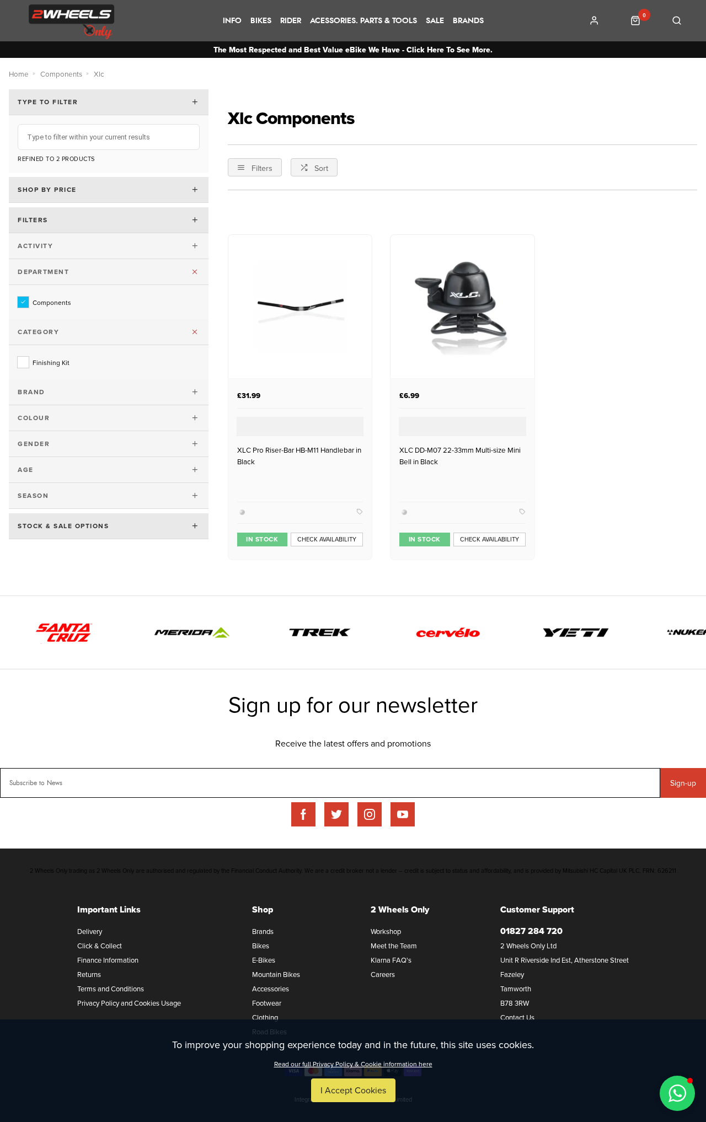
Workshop (386, 931)
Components (52, 302)
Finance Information (107, 960)
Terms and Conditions (110, 989)
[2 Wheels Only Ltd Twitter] (336, 814)
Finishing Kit (51, 362)
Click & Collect (99, 946)
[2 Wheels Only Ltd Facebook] (303, 814)
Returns (89, 974)
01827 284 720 (531, 931)
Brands (468, 21)
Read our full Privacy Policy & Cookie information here (353, 1064)
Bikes (260, 21)
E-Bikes (263, 960)
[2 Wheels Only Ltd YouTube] (403, 814)
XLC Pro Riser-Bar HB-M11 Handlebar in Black (299, 455)
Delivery (89, 931)
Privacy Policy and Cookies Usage (129, 1003)
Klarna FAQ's (391, 960)
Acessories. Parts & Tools (363, 21)
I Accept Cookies (353, 1090)
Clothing (265, 1017)
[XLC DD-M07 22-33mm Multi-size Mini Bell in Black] (462, 306)
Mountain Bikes (276, 974)
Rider (290, 21)
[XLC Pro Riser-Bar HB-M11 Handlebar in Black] (300, 306)
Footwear (266, 1003)
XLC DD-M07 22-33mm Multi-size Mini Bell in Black (460, 455)
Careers (383, 974)
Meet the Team (394, 946)
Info (232, 21)
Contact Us (517, 1017)
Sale (435, 21)
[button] (677, 1093)
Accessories (270, 989)
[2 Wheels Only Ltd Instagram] (369, 814)
